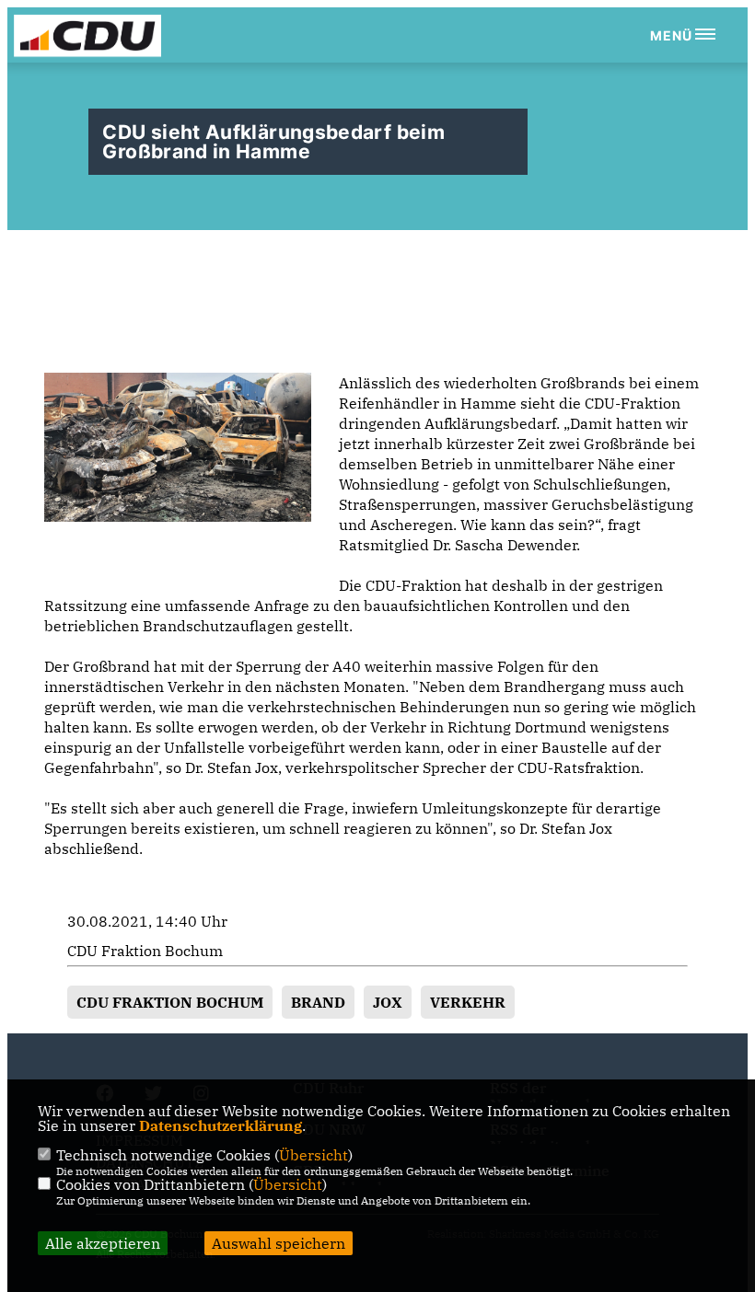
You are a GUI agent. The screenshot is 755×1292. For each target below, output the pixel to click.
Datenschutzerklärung (220, 1125)
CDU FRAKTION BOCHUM (169, 1002)
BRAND (318, 1002)
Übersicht (313, 1155)
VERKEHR (467, 1002)
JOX (387, 1002)
